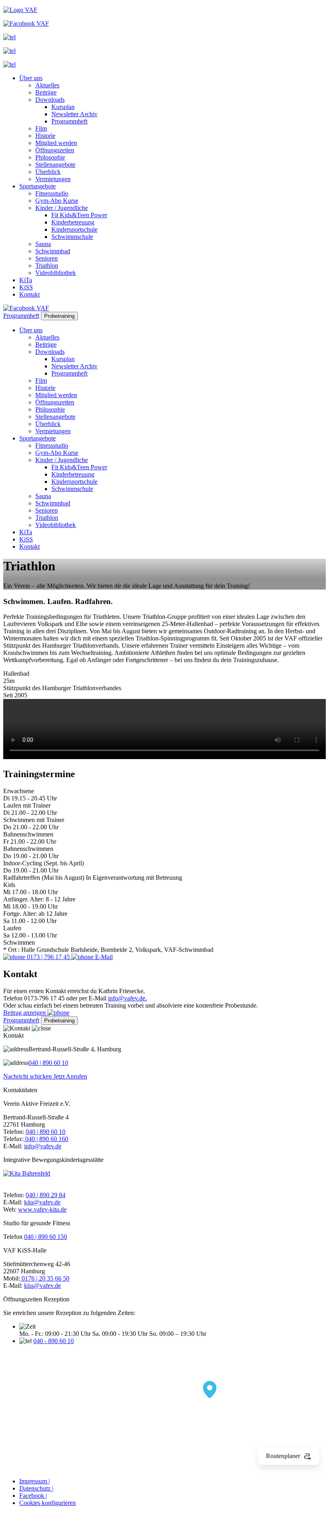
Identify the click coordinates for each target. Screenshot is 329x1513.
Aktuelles (47, 85)
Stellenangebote (55, 164)
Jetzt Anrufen (70, 1076)
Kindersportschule (74, 229)
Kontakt (29, 294)
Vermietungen (53, 179)
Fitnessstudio (51, 193)
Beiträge (46, 92)
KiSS (26, 287)
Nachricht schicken (28, 1076)
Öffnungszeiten (54, 150)
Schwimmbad (52, 251)
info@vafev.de (42, 1146)
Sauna (43, 243)
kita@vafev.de (42, 1202)
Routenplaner (283, 1455)
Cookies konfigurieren (47, 1502)
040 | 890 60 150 (45, 1236)
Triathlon (46, 265)
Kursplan (63, 106)
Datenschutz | (36, 1488)
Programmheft (69, 121)
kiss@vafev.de (42, 1285)
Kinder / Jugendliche (61, 207)
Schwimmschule (72, 236)
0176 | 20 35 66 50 (44, 1278)
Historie (45, 135)
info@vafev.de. (127, 998)
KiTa (25, 280)
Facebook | (33, 1495)
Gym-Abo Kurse (56, 200)
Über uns (31, 78)
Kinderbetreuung (72, 222)
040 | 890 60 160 (46, 1138)
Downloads (50, 99)
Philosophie (50, 157)
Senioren (46, 258)
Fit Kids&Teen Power (79, 215)
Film (41, 128)
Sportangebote (37, 186)
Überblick (48, 171)
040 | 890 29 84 (45, 1195)
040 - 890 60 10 (53, 1340)
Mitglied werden (56, 142)
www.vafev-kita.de (42, 1209)
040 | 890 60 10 (48, 1062)
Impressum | (34, 1481)
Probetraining (59, 316)
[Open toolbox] (210, 1390)
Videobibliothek (55, 272)
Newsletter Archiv (74, 114)
